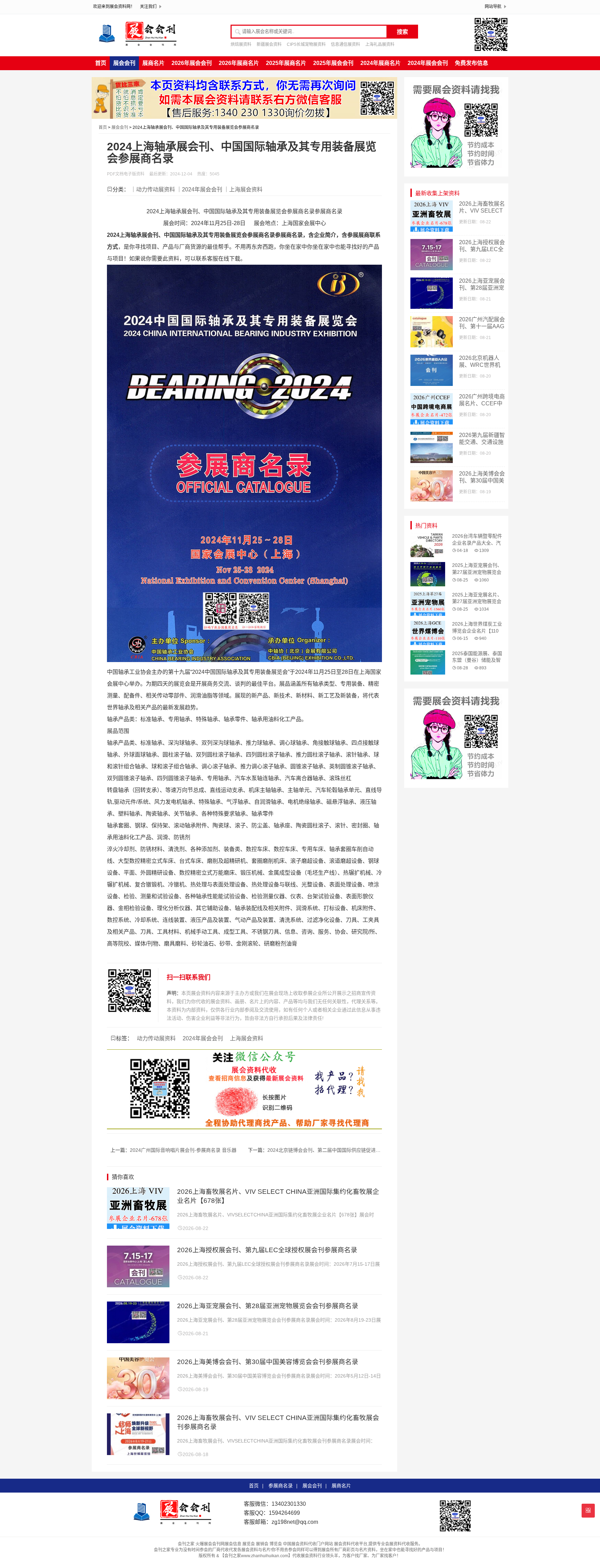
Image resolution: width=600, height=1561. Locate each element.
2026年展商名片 (239, 63)
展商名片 (153, 63)
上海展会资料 (246, 1038)
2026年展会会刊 (192, 63)
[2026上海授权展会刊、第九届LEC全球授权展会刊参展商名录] (138, 1285)
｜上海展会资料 (243, 189)
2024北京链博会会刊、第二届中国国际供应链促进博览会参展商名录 (341, 1150)
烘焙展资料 (241, 44)
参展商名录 (280, 1485)
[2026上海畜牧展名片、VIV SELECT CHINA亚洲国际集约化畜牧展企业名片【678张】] (138, 1227)
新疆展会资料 (269, 44)
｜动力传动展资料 (153, 189)
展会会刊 (124, 63)
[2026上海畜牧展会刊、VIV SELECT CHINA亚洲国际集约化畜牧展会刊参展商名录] (138, 1453)
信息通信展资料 (345, 44)
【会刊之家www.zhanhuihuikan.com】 (256, 1555)
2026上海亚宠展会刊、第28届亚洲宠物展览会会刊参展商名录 (267, 1306)
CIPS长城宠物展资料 (306, 44)
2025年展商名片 (286, 63)
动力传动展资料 (156, 1038)
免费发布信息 (471, 63)
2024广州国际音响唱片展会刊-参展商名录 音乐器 (183, 1150)
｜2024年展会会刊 (199, 189)
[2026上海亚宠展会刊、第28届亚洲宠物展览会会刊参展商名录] (138, 1341)
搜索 (402, 32)
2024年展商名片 (380, 63)
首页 (100, 63)
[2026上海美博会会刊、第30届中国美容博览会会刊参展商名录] (138, 1397)
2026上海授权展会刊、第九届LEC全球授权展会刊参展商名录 (267, 1250)
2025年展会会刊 (333, 63)
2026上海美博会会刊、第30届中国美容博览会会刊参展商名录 (267, 1361)
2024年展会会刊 (428, 63)
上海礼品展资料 (379, 44)
